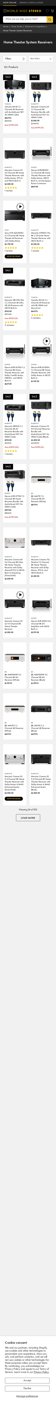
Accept (27, 1380)
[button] (5, 11)
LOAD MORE (28, 818)
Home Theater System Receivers (17, 31)
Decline (27, 1388)
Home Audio (16, 27)
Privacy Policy (41, 1372)
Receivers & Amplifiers (35, 27)
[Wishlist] (47, 10)
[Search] (50, 19)
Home (5, 27)
